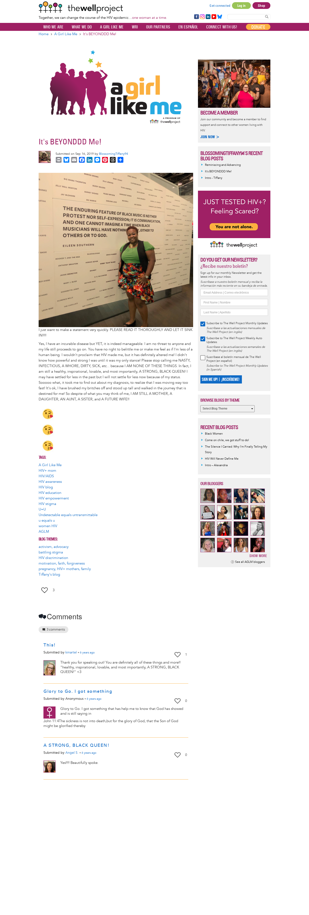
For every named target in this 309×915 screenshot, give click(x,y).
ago (87, 652)
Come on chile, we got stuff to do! (227, 440)
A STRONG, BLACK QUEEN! (76, 745)
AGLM (44, 531)
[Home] (103, 7)
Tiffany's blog (49, 574)
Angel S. (71, 753)
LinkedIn (208, 17)
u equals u (47, 520)
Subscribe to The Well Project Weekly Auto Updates (234, 340)
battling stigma (51, 552)
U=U (42, 509)
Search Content (266, 16)
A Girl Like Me (112, 27)
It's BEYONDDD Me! (218, 171)
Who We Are (53, 27)
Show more (258, 555)
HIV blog (46, 487)
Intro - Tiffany (213, 178)
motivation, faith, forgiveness (62, 563)
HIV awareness (50, 481)
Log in (241, 5)
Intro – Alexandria (216, 465)
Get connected (220, 5)
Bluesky (219, 17)
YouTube (213, 17)
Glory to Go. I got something (77, 691)
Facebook (196, 17)
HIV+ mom (47, 470)
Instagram (202, 17)
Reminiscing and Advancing (223, 165)
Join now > (210, 137)
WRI (135, 27)
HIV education (50, 493)
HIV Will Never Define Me (222, 459)
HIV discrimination (53, 558)
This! (49, 645)
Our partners (158, 27)
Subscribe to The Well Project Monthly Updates (237, 323)
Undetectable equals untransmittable (68, 515)
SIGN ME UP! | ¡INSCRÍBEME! (220, 379)
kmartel (71, 652)
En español (188, 27)
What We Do (82, 27)
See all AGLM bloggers (250, 562)
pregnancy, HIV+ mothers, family (65, 569)
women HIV (48, 526)
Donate (258, 27)
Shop (261, 5)
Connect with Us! (221, 27)
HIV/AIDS (46, 476)
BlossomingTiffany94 (113, 154)
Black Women (214, 434)
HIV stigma (47, 504)
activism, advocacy (54, 547)
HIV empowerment (54, 498)
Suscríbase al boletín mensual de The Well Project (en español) (233, 359)
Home (44, 34)
